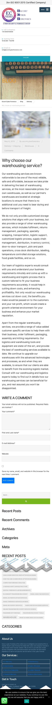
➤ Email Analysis (8, 666)
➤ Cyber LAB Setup (34, 666)
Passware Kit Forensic (11, 613)
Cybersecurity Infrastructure (15, 586)
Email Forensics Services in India (15, 601)
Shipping (16, 146)
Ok (26, 701)
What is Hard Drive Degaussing (31, 617)
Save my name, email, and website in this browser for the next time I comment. (25, 472)
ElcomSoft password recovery (15, 594)
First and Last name (10, 433)
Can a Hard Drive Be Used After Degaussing (19, 575)
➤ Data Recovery (33, 661)
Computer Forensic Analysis (14, 583)
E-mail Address (8, 443)
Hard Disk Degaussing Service (36, 605)
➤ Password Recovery (9, 674)
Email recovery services (12, 605)
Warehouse (29, 146)
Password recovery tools (33, 613)
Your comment (8, 411)
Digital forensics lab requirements (16, 590)
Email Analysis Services (39, 594)
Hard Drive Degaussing (33, 561)
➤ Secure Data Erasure (35, 674)
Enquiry (26, 57)
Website (5, 454)
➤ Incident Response (34, 670)
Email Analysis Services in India (13, 561)
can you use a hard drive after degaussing (19, 579)
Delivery (7, 146)
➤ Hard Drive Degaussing (10, 670)
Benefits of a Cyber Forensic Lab (15, 571)
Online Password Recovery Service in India (19, 609)
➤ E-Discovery (7, 661)
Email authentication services (15, 598)
